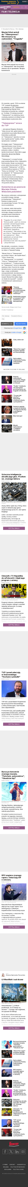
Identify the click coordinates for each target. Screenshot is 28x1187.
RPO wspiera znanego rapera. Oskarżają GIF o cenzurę (11, 877)
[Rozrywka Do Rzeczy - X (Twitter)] (11, 1151)
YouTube (6, 599)
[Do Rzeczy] (1, 29)
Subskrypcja (21, 1164)
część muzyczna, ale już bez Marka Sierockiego (14, 154)
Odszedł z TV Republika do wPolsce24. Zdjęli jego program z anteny (13, 578)
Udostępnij (22, 324)
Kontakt (12, 1164)
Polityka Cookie (18, 1169)
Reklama (6, 1167)
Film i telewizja (11, 12)
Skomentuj (7, 324)
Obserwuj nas (13, 328)
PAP (5, 699)
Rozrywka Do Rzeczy (16, 316)
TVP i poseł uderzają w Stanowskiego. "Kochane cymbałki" (11, 674)
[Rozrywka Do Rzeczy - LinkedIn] (17, 1151)
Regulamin (7, 1169)
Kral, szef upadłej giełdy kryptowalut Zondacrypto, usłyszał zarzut (13, 712)
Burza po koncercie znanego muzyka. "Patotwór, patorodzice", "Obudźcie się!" (13, 775)
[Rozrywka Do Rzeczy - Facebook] (5, 1151)
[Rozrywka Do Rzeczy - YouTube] (23, 1151)
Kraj (3, 319)
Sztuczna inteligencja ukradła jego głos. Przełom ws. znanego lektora (14, 476)
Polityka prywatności (17, 1167)
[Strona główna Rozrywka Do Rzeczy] (5, 8)
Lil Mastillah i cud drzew (12, 979)
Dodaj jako (13, 332)
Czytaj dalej (14, 528)
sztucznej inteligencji (13, 522)
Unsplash (4, 503)
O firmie (5, 1164)
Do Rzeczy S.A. (10, 1173)
